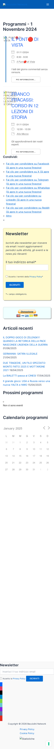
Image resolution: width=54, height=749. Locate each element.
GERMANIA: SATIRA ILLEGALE (20, 353)
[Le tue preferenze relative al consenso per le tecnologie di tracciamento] (49, 744)
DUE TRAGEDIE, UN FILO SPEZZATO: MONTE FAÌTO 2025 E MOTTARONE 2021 (24, 366)
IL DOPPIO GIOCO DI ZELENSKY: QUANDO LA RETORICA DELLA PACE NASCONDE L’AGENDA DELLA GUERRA (25, 341)
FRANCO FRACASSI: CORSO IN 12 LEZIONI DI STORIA (24, 105)
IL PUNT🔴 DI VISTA (24, 42)
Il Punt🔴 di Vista (26, 61)
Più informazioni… (26, 79)
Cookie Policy (27, 733)
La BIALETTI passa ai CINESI (19, 375)
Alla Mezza (22, 134)
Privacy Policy (35, 276)
